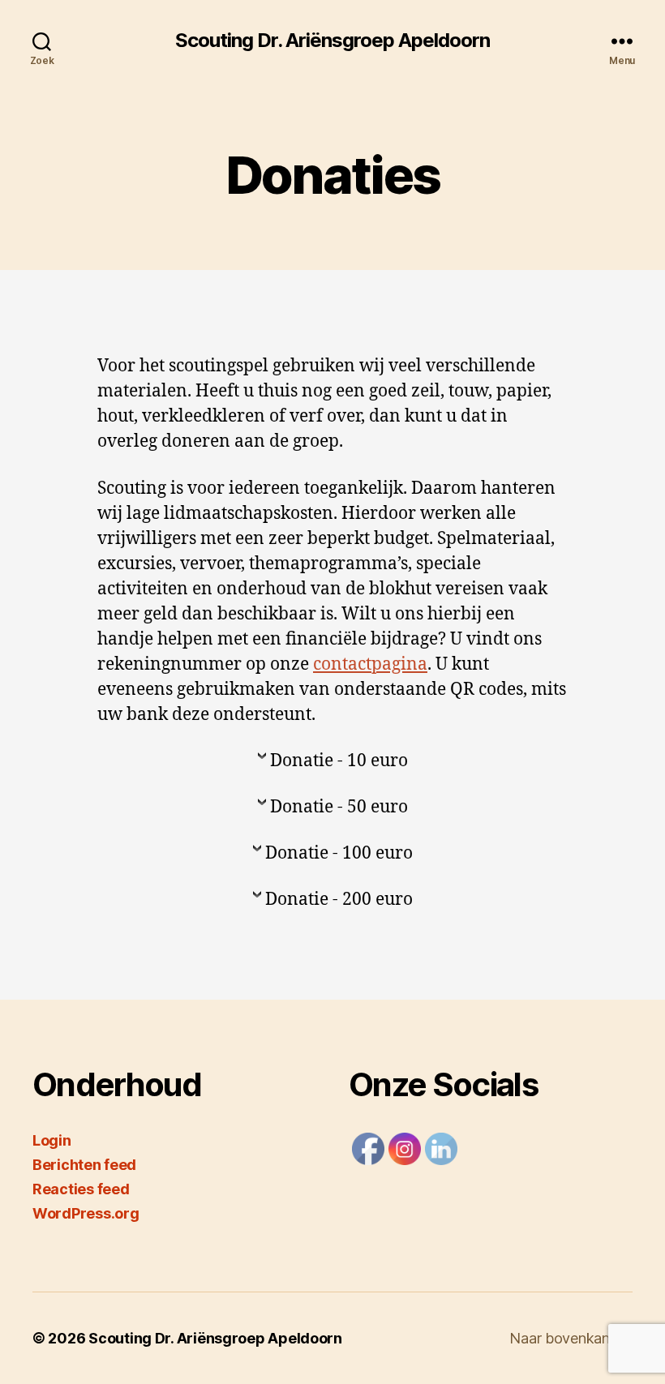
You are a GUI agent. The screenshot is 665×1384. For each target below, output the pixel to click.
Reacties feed (81, 1189)
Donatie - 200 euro (339, 900)
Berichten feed (84, 1164)
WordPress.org (85, 1213)
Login (51, 1140)
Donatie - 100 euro (339, 853)
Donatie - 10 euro (339, 761)
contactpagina (370, 664)
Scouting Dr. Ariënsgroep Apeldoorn (332, 40)
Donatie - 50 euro (339, 807)
